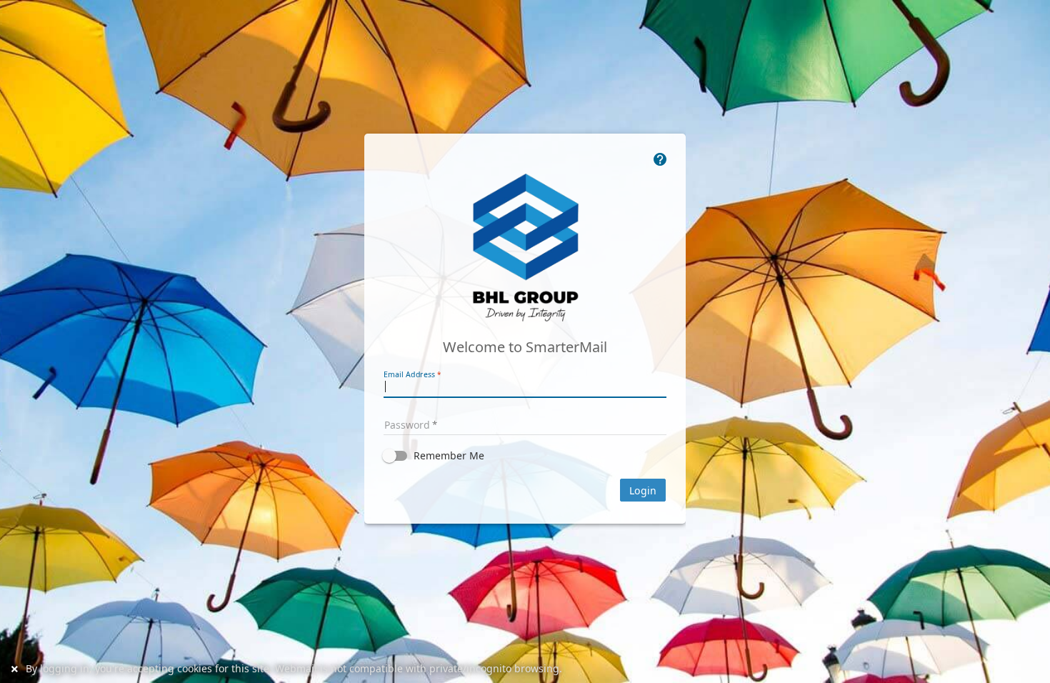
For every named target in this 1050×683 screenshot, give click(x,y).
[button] (525, 456)
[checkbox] (525, 456)
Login (642, 491)
